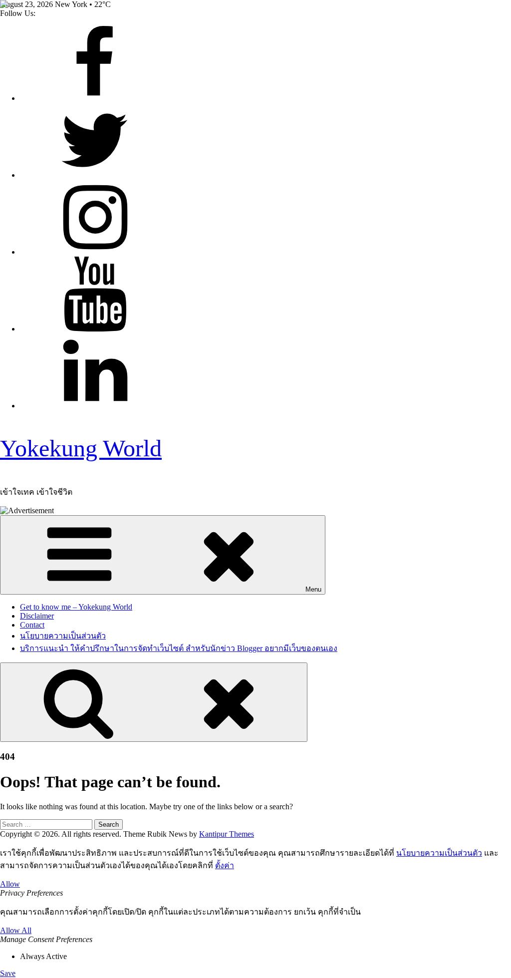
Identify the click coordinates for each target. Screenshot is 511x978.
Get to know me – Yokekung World (76, 607)
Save (7, 973)
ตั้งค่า (224, 865)
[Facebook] (95, 98)
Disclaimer (37, 616)
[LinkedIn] (95, 405)
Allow (10, 884)
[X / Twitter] (95, 175)
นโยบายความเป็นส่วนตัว (63, 636)
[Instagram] (95, 252)
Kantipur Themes (226, 834)
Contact (32, 625)
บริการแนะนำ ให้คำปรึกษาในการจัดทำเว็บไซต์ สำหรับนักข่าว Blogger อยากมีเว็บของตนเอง (178, 648)
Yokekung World (81, 448)
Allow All (15, 930)
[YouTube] (95, 329)
